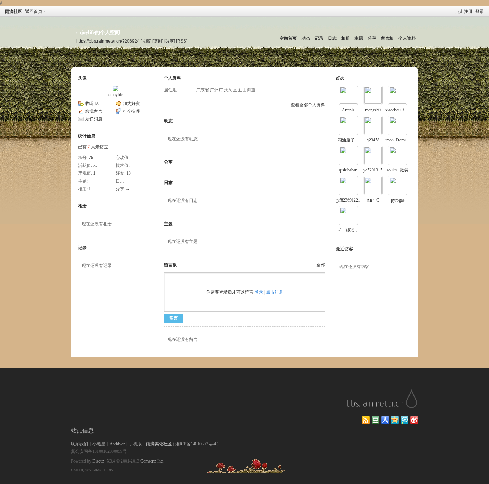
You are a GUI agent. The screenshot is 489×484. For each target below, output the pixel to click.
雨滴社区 (13, 11)
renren (385, 420)
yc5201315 (372, 170)
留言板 (387, 38)
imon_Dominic (398, 139)
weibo (414, 420)
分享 (372, 38)
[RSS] (181, 41)
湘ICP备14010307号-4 (195, 443)
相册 (345, 38)
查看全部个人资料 (308, 104)
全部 (320, 264)
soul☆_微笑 (397, 170)
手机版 (135, 443)
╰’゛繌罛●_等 (349, 230)
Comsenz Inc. (152, 461)
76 (91, 157)
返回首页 (33, 11)
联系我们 (79, 443)
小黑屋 (98, 443)
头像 (82, 78)
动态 (305, 38)
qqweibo (404, 420)
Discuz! (99, 461)
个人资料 (407, 38)
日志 (332, 38)
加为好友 (131, 103)
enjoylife (115, 94)
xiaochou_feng (397, 109)
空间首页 (288, 38)
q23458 (373, 139)
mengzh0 (373, 109)
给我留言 (93, 111)
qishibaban (348, 170)
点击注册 (464, 11)
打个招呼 (131, 111)
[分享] (169, 41)
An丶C (373, 200)
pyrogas (398, 200)
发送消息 (93, 119)
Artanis (348, 109)
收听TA (92, 103)
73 (95, 165)
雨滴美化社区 (159, 443)
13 (128, 173)
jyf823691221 (348, 200)
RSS (366, 420)
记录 (319, 38)
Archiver (117, 443)
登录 (479, 11)
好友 (340, 78)
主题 (358, 38)
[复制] (157, 41)
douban (375, 420)
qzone (395, 420)
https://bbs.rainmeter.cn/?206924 (108, 41)
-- (132, 157)
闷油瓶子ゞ (348, 139)
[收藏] (146, 41)
